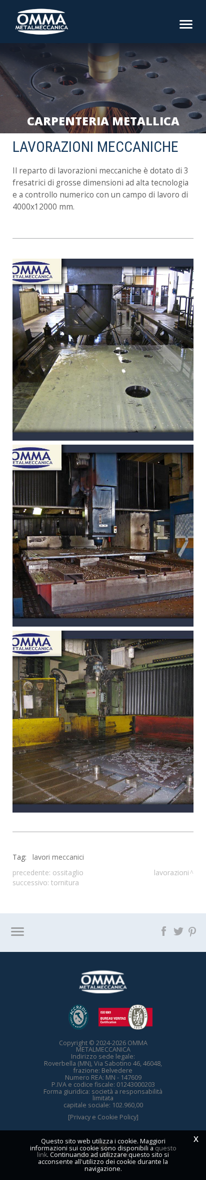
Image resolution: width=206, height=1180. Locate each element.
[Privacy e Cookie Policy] (103, 1117)
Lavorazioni (171, 872)
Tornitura (65, 882)
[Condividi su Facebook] (165, 930)
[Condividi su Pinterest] (192, 930)
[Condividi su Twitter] (179, 930)
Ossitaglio (68, 872)
